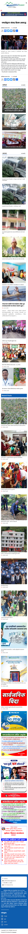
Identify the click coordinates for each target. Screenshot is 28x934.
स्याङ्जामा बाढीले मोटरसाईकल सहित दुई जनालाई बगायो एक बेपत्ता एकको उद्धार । (13, 305)
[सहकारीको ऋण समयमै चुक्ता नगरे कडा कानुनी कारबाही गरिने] (14, 122)
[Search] (26, 3)
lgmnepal (14, 932)
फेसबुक (5, 916)
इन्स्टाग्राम (6, 925)
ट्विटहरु (5, 922)
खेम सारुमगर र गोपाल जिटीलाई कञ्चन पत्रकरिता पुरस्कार (12, 388)
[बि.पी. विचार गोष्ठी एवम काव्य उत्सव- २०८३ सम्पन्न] (14, 354)
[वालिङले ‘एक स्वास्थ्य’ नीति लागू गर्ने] (14, 140)
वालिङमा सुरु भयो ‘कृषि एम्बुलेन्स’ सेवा (9, 341)
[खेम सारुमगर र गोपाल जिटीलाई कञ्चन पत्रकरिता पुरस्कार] (14, 378)
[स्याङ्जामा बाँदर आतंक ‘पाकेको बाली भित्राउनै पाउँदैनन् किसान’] (14, 100)
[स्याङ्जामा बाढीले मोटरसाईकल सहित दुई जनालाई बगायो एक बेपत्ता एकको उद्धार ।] (14, 294)
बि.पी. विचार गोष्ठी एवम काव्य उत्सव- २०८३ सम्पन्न (11, 365)
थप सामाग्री (23, 85)
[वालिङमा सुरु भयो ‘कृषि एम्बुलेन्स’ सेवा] (14, 330)
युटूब (5, 919)
